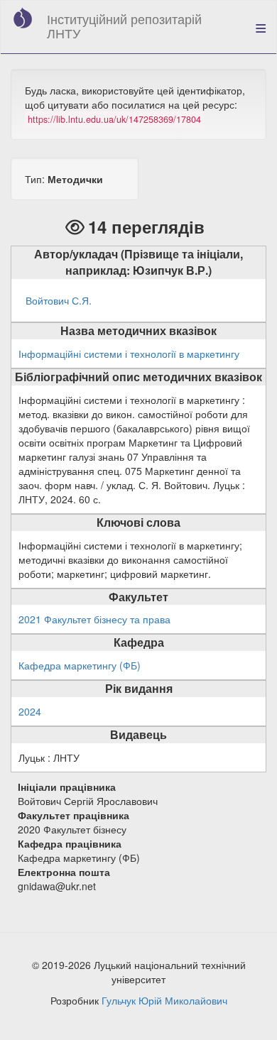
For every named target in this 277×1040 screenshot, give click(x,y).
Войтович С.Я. (59, 300)
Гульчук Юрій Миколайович (164, 1000)
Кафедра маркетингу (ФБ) (79, 665)
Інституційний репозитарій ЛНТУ (124, 25)
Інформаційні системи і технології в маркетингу (128, 353)
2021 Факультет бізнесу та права (94, 619)
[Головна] (23, 17)
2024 (29, 711)
